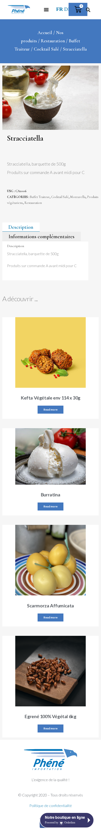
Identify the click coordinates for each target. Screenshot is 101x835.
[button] (46, 9)
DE (67, 9)
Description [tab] (20, 227)
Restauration (53, 41)
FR (59, 9)
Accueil (45, 33)
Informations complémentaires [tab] (41, 236)
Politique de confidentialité (50, 805)
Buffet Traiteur (40, 197)
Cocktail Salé (46, 49)
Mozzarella (77, 197)
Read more (50, 409)
